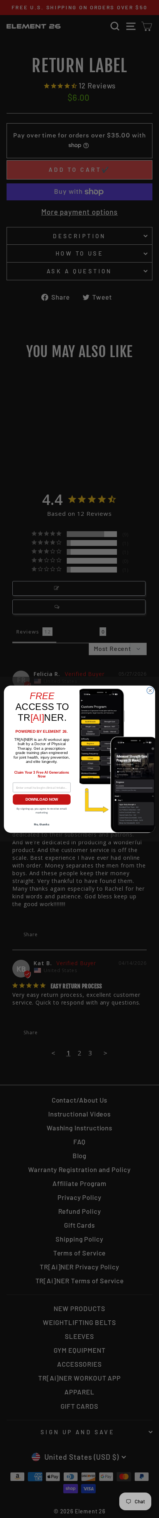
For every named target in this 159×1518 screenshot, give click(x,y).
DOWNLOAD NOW (41, 799)
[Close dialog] (150, 690)
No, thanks (41, 824)
